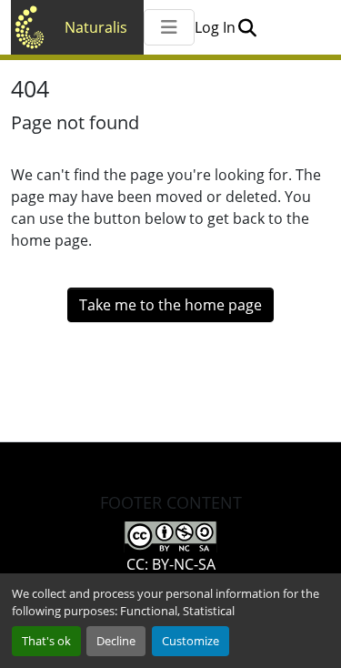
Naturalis (96, 27)
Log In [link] (215, 27)
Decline (115, 641)
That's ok (46, 641)
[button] (247, 27)
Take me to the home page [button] (170, 305)
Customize (190, 641)
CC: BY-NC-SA (171, 564)
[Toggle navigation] (169, 27)
